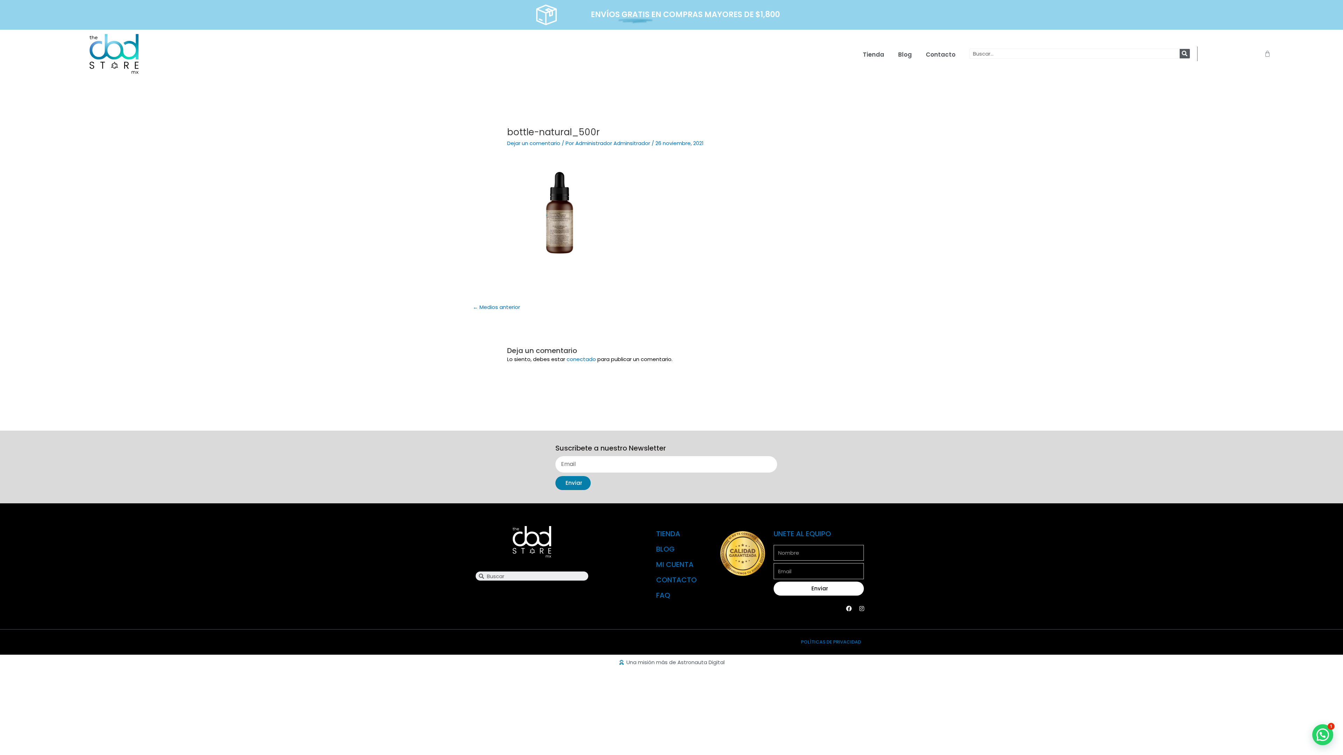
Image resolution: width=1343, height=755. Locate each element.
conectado (581, 359)
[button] (1322, 734)
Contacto (940, 54)
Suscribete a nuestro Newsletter (610, 448)
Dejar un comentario (533, 143)
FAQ (663, 595)
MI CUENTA (675, 564)
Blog (905, 54)
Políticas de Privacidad (831, 642)
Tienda (873, 54)
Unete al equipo (802, 534)
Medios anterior (496, 307)
